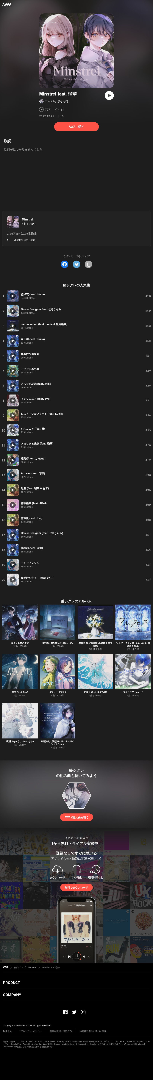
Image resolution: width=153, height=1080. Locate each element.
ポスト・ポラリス (58, 692)
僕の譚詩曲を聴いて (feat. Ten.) (58, 642)
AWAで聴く (77, 126)
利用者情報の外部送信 (61, 1031)
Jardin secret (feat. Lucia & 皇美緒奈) (95, 644)
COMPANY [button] (12, 995)
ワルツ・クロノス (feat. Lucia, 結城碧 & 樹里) (133, 644)
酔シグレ (64, 101)
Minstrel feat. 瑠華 (51, 967)
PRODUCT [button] (11, 982)
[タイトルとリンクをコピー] (88, 264)
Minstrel (27, 219)
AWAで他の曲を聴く (77, 817)
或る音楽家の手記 (20, 642)
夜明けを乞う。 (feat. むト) (20, 741)
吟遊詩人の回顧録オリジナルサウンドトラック (57, 743)
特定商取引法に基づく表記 (93, 1031)
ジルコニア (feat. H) (133, 692)
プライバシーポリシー (31, 1031)
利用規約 (7, 1031)
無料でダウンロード (76, 887)
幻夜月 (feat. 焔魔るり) (95, 692)
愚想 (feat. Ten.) (20, 692)
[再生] (109, 95)
